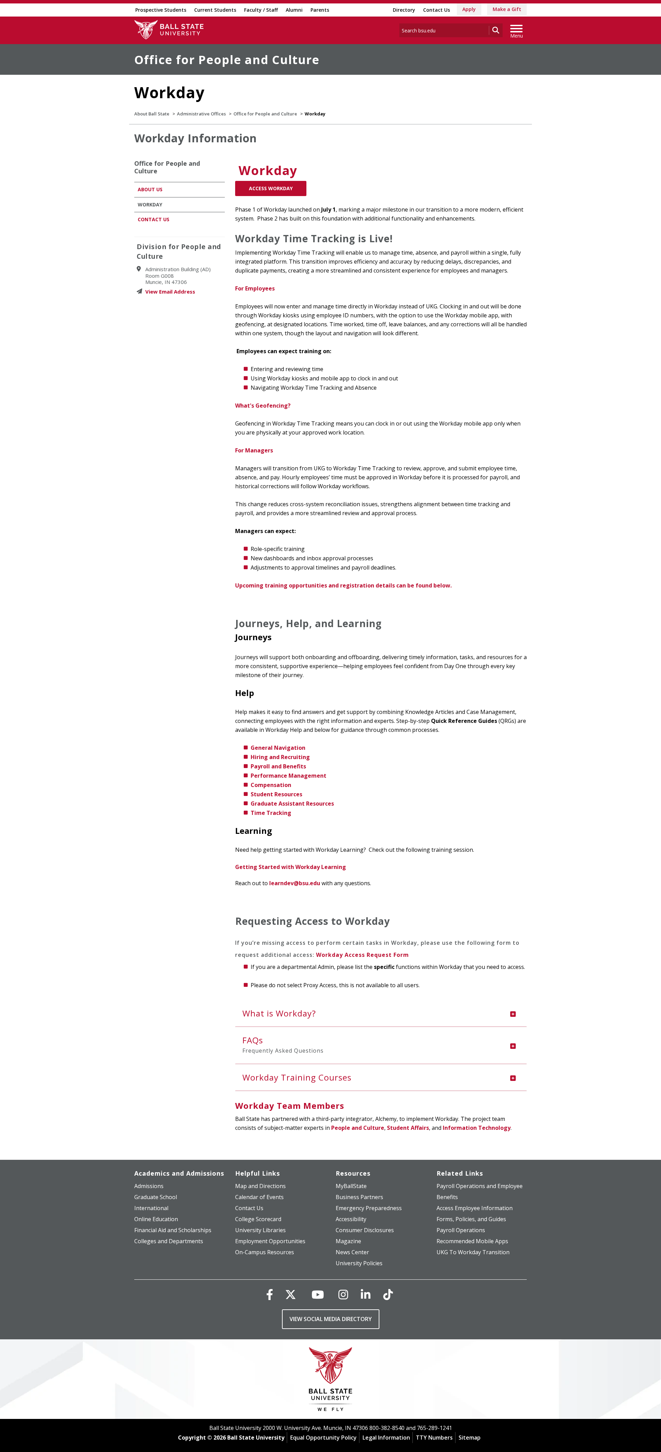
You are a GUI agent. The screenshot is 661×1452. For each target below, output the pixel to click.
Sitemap (470, 1437)
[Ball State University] (331, 1380)
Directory (404, 10)
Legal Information (386, 1437)
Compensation (271, 785)
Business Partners (359, 1197)
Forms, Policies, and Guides (471, 1219)
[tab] (381, 1013)
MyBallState (351, 1186)
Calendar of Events (259, 1197)
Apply (469, 9)
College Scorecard (258, 1219)
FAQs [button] (283, 1044)
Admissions (149, 1186)
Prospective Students (160, 10)
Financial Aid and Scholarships (172, 1230)
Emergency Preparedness (369, 1208)
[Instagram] (343, 1294)
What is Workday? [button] (279, 1013)
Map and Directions (260, 1186)
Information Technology (477, 1128)
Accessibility (351, 1219)
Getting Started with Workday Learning (290, 867)
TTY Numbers (434, 1437)
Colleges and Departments (168, 1241)
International (151, 1208)
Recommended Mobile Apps (472, 1241)
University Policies (359, 1263)
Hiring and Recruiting (280, 757)
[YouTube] (318, 1294)
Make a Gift (507, 9)
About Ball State (151, 114)
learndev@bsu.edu (294, 883)
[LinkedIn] (365, 1294)
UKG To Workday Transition (473, 1252)
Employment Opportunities (270, 1241)
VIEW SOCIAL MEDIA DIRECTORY (331, 1319)
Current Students (215, 10)
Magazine (348, 1241)
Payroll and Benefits (278, 766)
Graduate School (155, 1197)
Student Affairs (408, 1128)
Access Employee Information (475, 1208)
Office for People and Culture (226, 60)
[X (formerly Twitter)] (290, 1294)
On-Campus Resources (264, 1252)
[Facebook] (269, 1294)
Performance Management (288, 775)
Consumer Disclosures (365, 1230)
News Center (352, 1252)
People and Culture (357, 1128)
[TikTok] (388, 1294)
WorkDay (150, 204)
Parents (320, 10)
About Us (150, 189)
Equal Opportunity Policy (323, 1437)
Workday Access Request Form (362, 955)
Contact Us (436, 10)
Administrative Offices (201, 114)
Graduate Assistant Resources (292, 803)
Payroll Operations (461, 1230)
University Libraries (260, 1230)
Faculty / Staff (261, 10)
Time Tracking (271, 813)
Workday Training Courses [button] (297, 1077)
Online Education (156, 1219)
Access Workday (271, 188)
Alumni (294, 10)
